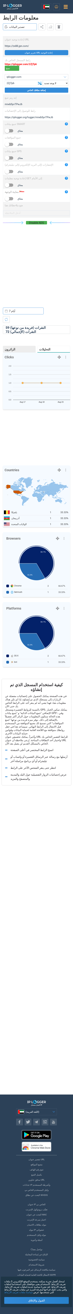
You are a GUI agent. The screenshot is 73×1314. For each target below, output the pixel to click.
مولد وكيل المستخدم (36, 1235)
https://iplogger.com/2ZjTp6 (21, 64)
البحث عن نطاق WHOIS (36, 1195)
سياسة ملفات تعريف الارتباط (18, 1292)
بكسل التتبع (36, 1174)
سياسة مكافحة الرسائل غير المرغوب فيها (36, 1270)
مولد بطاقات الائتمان (36, 1225)
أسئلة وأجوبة (36, 1240)
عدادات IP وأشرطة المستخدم (36, 1185)
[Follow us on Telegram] (36, 1122)
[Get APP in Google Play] (36, 1135)
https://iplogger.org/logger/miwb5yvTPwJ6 (29, 117)
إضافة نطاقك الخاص (36, 90)
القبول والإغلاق (36, 1300)
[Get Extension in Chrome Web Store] (36, 1147)
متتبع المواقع (36, 1164)
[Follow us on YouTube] (53, 1122)
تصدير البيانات (16, 27)
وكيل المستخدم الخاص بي (37, 1190)
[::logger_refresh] (6, 319)
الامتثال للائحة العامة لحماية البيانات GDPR (36, 1275)
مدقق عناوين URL (36, 1180)
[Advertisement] (36, 262)
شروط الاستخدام (36, 1264)
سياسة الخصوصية (36, 1259)
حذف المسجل (59, 26)
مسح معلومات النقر (50, 26)
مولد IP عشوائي (36, 1230)
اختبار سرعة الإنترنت (36, 1219)
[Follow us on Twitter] (28, 1122)
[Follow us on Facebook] (19, 1122)
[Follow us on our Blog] (45, 1122)
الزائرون (10, 349)
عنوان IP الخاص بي (36, 1204)
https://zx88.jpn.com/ (17, 46)
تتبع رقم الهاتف (36, 1169)
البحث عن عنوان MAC (36, 1214)
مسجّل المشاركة (42, 26)
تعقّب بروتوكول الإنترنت (37, 1209)
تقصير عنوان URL (37, 1159)
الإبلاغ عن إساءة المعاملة (36, 1254)
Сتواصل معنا (36, 1249)
